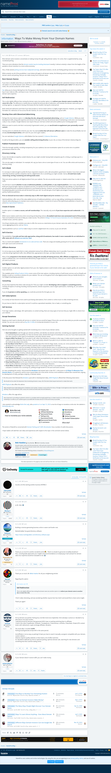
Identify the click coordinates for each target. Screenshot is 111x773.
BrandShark (104, 120)
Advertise (63, 750)
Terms (97, 750)
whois (34, 710)
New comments (30, 20)
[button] (8, 16)
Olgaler (99, 199)
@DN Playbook (53, 378)
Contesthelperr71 (104, 139)
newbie (38, 701)
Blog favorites (94, 437)
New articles (4, 20)
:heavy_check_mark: (16, 454)
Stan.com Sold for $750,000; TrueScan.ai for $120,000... (100, 91)
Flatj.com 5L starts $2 (99, 178)
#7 (85, 614)
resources (39, 718)
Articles (102, 43)
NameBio (100, 95)
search (34, 726)
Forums (4, 16)
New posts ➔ (94, 157)
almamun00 (101, 175)
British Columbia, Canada (42, 443)
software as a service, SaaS (23, 238)
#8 (85, 654)
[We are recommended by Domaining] (4, 754)
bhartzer (80, 724)
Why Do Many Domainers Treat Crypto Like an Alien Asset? (100, 416)
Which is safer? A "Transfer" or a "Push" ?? (100, 341)
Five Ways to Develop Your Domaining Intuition (31, 694)
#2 (85, 481)
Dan (3, 90)
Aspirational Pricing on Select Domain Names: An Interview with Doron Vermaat (100, 115)
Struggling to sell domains (100, 423)
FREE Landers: (46, 25)
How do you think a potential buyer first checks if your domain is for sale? (99, 266)
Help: (57, 25)
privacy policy (75, 758)
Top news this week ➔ (97, 49)
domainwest (79, 701)
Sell (34, 16)
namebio (36, 695)
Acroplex (100, 80)
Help (106, 750)
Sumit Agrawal (78, 695)
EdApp (48, 218)
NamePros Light (11, 750)
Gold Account (34, 455)
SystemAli (100, 208)
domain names (32, 701)
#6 (85, 570)
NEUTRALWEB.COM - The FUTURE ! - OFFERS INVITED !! (100, 204)
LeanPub (20, 228)
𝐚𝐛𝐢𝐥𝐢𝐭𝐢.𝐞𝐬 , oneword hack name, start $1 (101, 245)
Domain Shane (104, 66)
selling (30, 710)
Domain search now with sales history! (54, 31)
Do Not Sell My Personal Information (84, 750)
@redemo (35, 370)
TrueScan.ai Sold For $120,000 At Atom (99, 319)
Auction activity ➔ (96, 226)
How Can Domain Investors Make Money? (30, 700)
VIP (28, 455)
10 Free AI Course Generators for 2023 (61, 218)
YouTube (97, 43)
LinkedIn (103, 42)
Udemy (26, 225)
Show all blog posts (49, 450)
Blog (49, 16)
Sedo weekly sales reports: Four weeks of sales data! (101, 84)
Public (61, 25)
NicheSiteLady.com (8, 406)
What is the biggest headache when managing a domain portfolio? (100, 172)
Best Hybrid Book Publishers (14, 203)
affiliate (29, 41)
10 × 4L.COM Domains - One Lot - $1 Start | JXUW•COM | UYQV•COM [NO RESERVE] (101, 234)
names (30, 726)
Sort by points (82, 477)
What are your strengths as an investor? (100, 277)
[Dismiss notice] (108, 31)
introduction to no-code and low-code (31, 242)
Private (67, 25)
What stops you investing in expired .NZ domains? (100, 335)
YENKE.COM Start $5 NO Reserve (101, 237)
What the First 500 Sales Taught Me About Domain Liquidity (100, 378)
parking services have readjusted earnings (26, 70)
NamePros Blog (24, 695)
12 (19, 496)
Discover (13, 16)
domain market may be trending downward (37, 64)
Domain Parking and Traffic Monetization (39, 427)
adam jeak (99, 162)
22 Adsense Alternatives (50, 136)
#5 (85, 548)
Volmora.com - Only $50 (100, 160)
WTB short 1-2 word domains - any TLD (99, 408)
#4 (85, 524)
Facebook (95, 42)
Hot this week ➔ (95, 315)
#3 (85, 501)
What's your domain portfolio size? (99, 284)
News (21, 16)
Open (52, 25)
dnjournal (31, 695)
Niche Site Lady (24, 404)
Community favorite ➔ (97, 373)
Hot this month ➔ (96, 399)
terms (81, 758)
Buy (28, 16)
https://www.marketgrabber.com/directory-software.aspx (32, 535)
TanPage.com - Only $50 (100, 165)
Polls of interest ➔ (96, 273)
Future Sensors (105, 130)
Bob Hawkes (5, 41)
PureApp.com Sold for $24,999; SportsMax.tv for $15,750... (100, 100)
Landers (41, 16)
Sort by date (75, 477)
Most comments (19, 20)
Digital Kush (100, 180)
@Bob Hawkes (34, 573)
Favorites (11, 20)
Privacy (102, 750)
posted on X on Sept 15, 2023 (42, 404)
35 (6, 437)
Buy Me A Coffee (30, 322)
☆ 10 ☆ (7, 516)
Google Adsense (69, 118)
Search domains (104, 12)
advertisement (23, 41)
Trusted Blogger (42, 455)
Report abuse (70, 750)
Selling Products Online (21, 273)
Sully (101, 57)
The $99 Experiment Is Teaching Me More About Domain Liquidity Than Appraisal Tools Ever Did (100, 125)
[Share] (86, 55)
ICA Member (7, 538)
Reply (84, 434)
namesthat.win (25, 453)
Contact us (57, 750)
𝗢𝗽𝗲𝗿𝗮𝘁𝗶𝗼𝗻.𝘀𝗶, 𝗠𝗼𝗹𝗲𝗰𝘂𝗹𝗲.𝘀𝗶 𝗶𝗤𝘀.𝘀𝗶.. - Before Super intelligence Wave (101, 241)
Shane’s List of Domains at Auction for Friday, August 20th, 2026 (100, 62)
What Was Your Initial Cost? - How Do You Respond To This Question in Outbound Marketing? (100, 350)
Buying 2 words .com (99, 403)
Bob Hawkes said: (21, 584)
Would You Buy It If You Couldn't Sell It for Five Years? (100, 54)
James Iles (9, 695)
